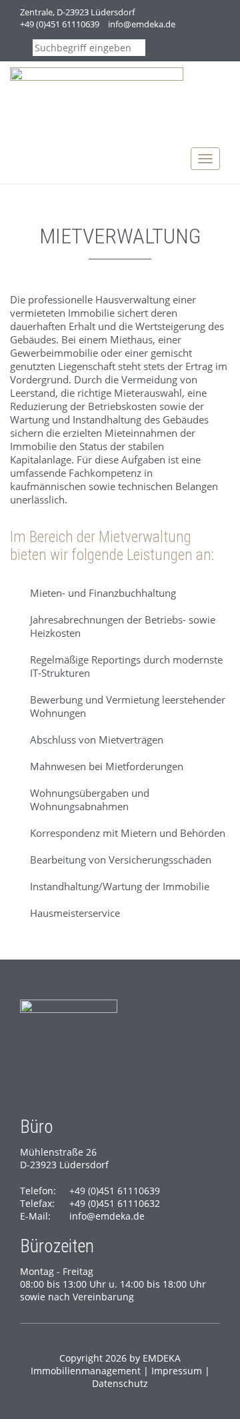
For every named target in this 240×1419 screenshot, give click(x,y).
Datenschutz (120, 1383)
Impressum (176, 1370)
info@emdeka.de (141, 24)
